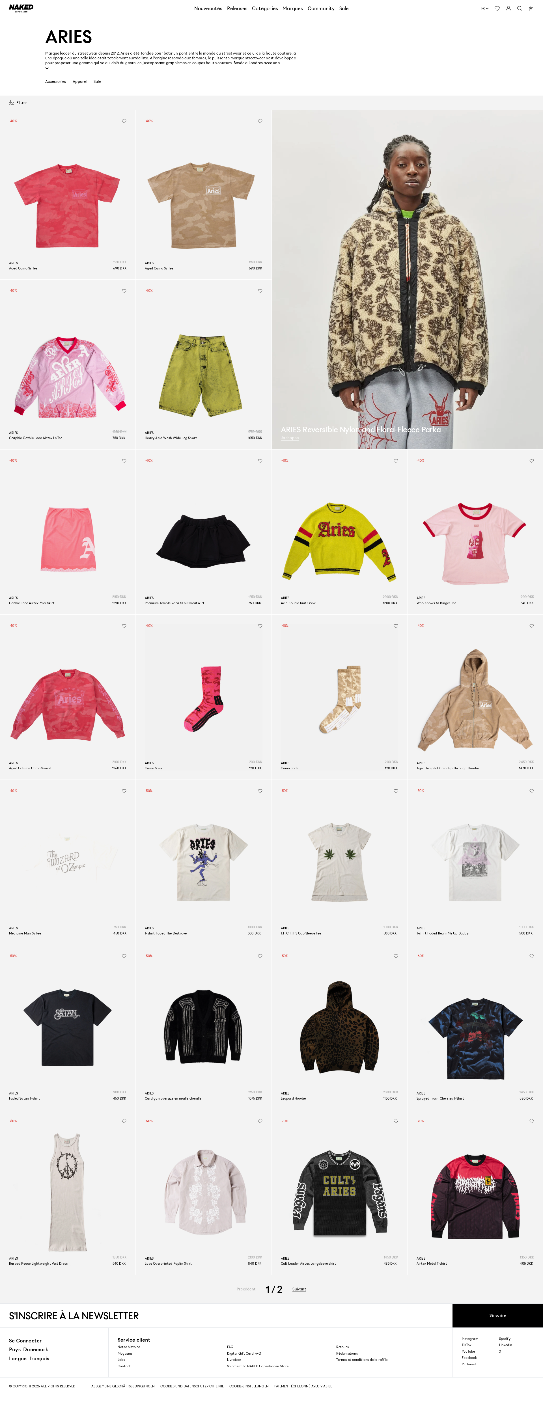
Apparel (80, 81)
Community (321, 8)
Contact (124, 1366)
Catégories (265, 8)
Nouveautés (208, 8)
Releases (237, 8)
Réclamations (346, 1353)
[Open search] (519, 8)
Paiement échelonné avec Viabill (303, 1386)
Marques (293, 8)
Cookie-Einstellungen (249, 1386)
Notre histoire (129, 1347)
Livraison (234, 1359)
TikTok (466, 1345)
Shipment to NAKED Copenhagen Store (258, 1366)
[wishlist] (124, 121)
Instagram (470, 1339)
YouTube (468, 1351)
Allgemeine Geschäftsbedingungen (123, 1386)
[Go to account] (508, 8)
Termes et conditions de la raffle (361, 1359)
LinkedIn (505, 1345)
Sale (344, 8)
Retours (342, 1347)
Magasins (125, 1353)
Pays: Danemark (28, 1349)
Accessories (55, 81)
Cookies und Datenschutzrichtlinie (192, 1386)
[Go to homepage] (21, 8)
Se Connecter (25, 1340)
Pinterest (469, 1364)
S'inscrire (498, 1315)
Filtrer (21, 102)
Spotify (504, 1339)
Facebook (469, 1358)
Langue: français (29, 1358)
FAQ (230, 1347)
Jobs (121, 1359)
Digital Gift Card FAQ (244, 1353)
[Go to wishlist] (497, 8)
